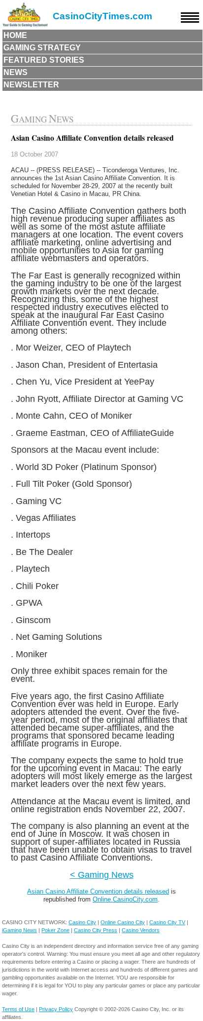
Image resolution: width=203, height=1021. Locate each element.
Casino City (82, 922)
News (15, 72)
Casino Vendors (141, 930)
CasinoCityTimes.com (102, 16)
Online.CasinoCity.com (125, 899)
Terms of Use (18, 1009)
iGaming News (19, 930)
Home (15, 35)
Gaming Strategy (42, 47)
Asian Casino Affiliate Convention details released (98, 891)
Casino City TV (167, 922)
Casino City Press (95, 930)
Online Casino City (123, 922)
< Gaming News (102, 874)
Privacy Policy (56, 1009)
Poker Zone (55, 930)
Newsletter (31, 84)
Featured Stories (43, 60)
